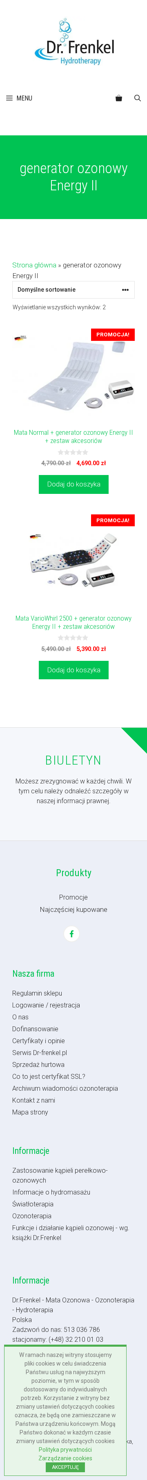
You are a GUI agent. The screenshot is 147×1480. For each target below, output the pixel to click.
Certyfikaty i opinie (38, 1041)
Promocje (73, 897)
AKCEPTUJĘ (65, 1467)
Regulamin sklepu (37, 993)
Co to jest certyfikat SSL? (48, 1076)
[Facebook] (71, 933)
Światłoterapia (32, 1204)
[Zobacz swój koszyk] (118, 98)
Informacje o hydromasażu (51, 1192)
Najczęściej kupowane (73, 909)
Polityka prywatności (65, 1449)
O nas (20, 1017)
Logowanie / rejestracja (46, 1005)
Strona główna (34, 265)
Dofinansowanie (35, 1029)
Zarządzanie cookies (65, 1458)
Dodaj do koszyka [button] (73, 484)
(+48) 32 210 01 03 (76, 1339)
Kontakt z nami (33, 1100)
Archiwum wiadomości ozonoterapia (65, 1088)
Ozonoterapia (31, 1216)
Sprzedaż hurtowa (38, 1065)
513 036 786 (82, 1330)
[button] (137, 98)
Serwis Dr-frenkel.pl (39, 1053)
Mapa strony (30, 1112)
